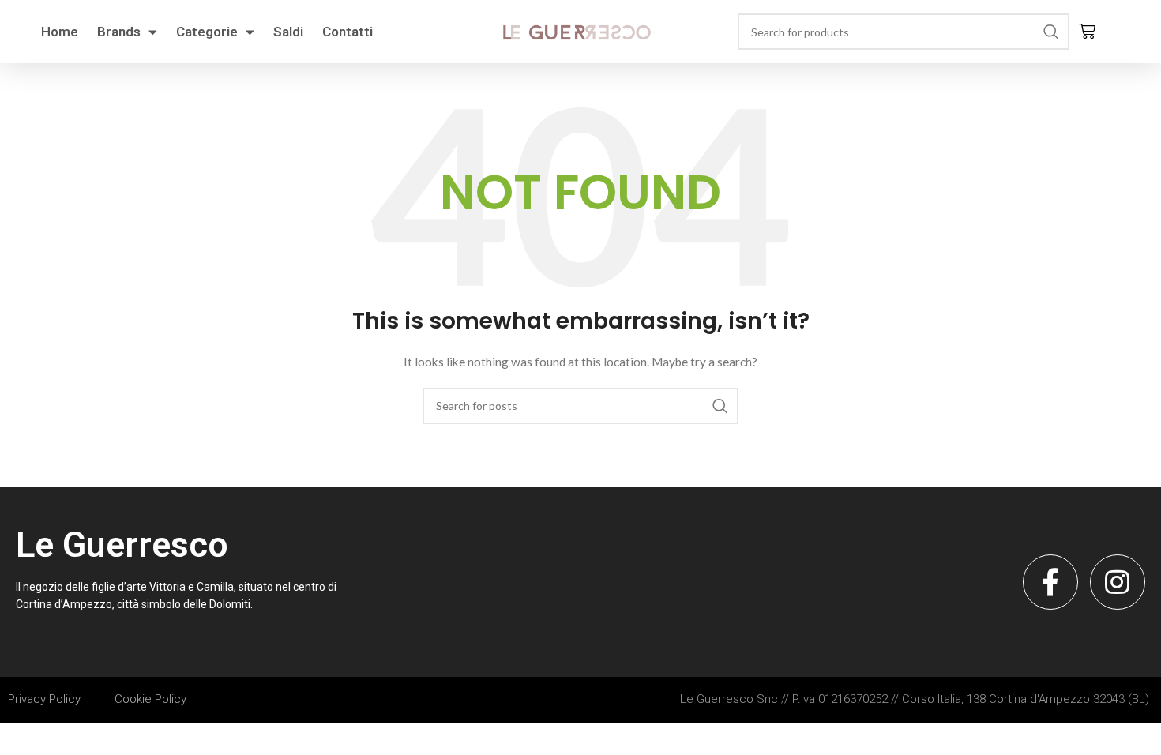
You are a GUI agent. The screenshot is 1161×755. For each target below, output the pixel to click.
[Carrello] (1087, 32)
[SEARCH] (1051, 31)
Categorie (207, 31)
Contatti (347, 31)
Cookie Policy (150, 699)
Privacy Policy (44, 699)
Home (59, 31)
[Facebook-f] (1050, 582)
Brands (119, 31)
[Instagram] (1117, 582)
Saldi (288, 31)
